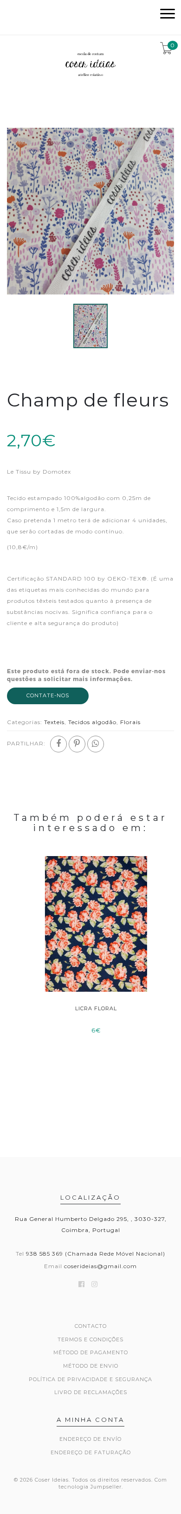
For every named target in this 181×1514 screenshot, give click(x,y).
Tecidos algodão (92, 722)
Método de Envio (90, 1366)
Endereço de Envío (90, 1439)
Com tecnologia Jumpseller (113, 1483)
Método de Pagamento (90, 1352)
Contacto (91, 1326)
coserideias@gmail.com (100, 1266)
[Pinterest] (77, 744)
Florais (130, 722)
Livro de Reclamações (90, 1392)
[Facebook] (58, 744)
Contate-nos (47, 695)
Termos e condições (90, 1339)
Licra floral (90, 1008)
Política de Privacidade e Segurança (90, 1379)
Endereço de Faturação (91, 1452)
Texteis (54, 722)
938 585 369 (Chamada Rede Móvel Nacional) (95, 1253)
